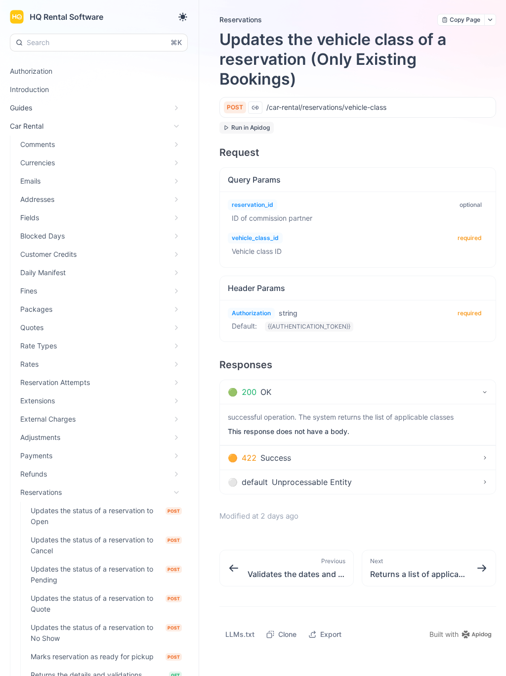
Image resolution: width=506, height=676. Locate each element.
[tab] (358, 392)
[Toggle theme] (182, 16)
